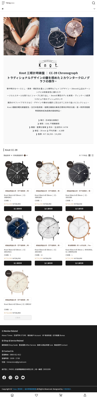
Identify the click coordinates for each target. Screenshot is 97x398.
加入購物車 (18, 208)
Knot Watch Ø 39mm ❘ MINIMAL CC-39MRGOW (79, 251)
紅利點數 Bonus (59, 335)
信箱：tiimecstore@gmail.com (14, 362)
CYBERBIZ (67, 389)
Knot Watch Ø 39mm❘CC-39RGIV (17, 304)
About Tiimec (7, 335)
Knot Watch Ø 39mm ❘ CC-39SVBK (77, 196)
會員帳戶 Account (34, 335)
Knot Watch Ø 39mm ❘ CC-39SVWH (46, 251)
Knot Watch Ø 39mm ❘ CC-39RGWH (46, 196)
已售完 (17, 317)
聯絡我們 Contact (61, 345)
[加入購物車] (21, 173)
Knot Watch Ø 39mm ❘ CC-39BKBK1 (15, 196)
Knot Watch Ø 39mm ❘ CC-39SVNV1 (15, 251)
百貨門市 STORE (20, 335)
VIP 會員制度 (47, 335)
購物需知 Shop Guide (10, 345)
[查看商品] (14, 173)
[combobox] (8, 155)
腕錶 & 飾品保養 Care (45, 345)
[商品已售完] (21, 282)
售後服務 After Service (27, 345)
